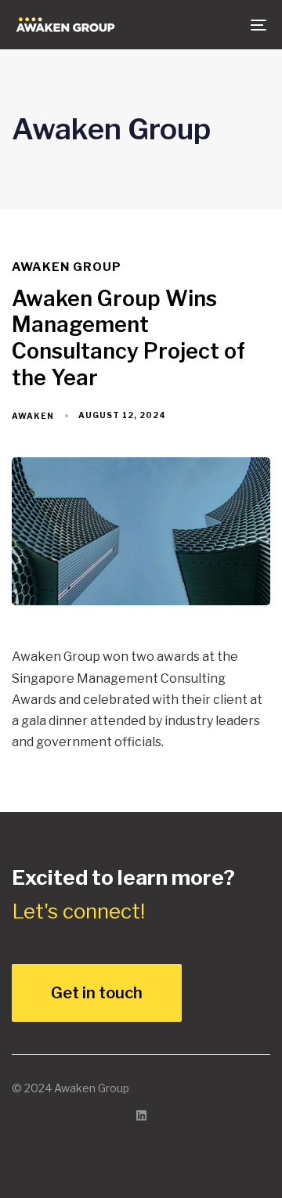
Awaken (33, 415)
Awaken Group (66, 267)
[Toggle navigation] (224, 24)
